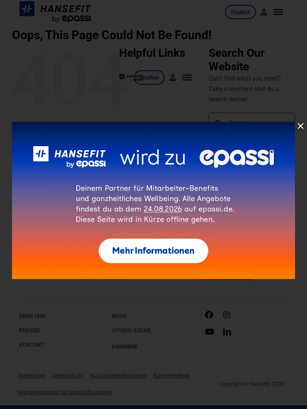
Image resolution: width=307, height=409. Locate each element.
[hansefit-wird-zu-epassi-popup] (153, 125)
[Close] (300, 126)
